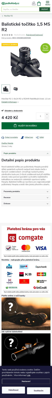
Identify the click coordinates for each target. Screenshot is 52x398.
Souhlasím (38, 390)
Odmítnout (13, 390)
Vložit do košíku (27, 125)
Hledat (44, 9)
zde (28, 375)
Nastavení (26, 381)
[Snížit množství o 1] (47, 118)
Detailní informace (9, 102)
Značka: (7, 143)
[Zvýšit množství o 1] (47, 114)
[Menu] (47, 3)
